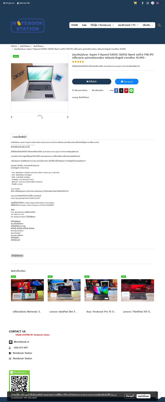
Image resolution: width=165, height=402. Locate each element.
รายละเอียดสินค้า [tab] (19, 136)
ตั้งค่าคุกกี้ (130, 396)
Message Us (128, 81)
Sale (84, 25)
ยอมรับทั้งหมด (143, 396)
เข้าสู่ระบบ (9, 3)
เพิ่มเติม (147, 25)
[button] (159, 25)
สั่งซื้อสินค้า (92, 81)
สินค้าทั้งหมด (84, 97)
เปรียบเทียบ (98, 90)
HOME (74, 25)
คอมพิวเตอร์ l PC (127, 25)
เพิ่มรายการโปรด (80, 90)
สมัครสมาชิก (24, 3)
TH (160, 3)
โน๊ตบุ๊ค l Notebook (101, 25)
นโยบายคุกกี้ (32, 397)
